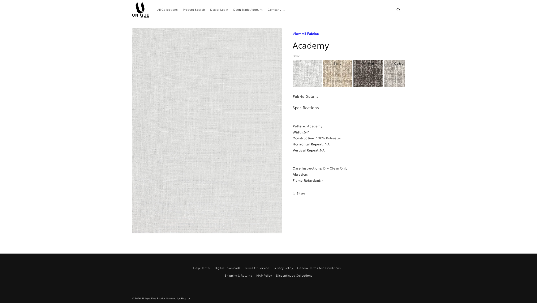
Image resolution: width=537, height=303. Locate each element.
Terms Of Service (256, 268)
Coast (398, 63)
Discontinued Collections (294, 275)
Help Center (202, 268)
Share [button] (301, 193)
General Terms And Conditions (319, 268)
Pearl (307, 63)
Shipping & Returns (238, 275)
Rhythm (368, 63)
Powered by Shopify (178, 298)
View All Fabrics (306, 34)
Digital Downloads (227, 268)
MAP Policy (264, 275)
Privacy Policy (283, 268)
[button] (276, 9)
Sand (337, 63)
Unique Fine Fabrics (154, 298)
